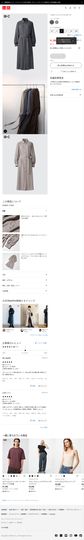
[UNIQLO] (6, 8)
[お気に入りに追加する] (18, 306)
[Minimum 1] (52, 56)
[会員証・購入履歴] (70, 8)
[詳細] (79, 48)
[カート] (75, 8)
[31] (57, 22)
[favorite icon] (24, 476)
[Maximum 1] (63, 56)
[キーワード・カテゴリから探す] (66, 8)
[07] (52, 22)
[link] (44, 2)
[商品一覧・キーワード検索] (79, 8)
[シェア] (51, 71)
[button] (11, 223)
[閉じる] (73, 41)
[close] (2, 2)
